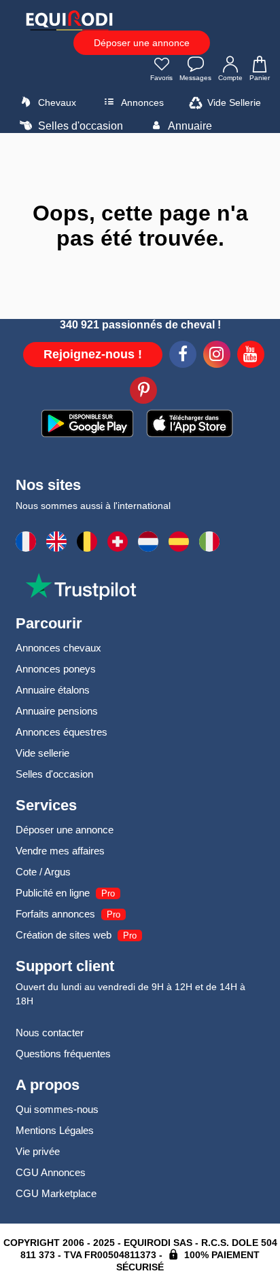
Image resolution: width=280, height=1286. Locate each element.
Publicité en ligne (53, 893)
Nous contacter (50, 1032)
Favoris (161, 77)
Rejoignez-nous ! (92, 354)
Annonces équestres (61, 732)
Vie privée (38, 1151)
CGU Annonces (51, 1172)
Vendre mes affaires (60, 850)
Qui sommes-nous (57, 1109)
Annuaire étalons (53, 690)
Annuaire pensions (57, 711)
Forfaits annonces (55, 914)
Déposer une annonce (142, 42)
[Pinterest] (143, 392)
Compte (230, 77)
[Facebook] (182, 356)
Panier (259, 77)
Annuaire (189, 126)
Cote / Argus (43, 871)
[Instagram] (216, 356)
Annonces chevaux (58, 648)
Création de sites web (63, 935)
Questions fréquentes (63, 1053)
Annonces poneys (56, 669)
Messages (195, 77)
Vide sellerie (42, 753)
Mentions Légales (55, 1130)
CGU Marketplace (56, 1193)
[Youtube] (250, 356)
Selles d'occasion (79, 126)
